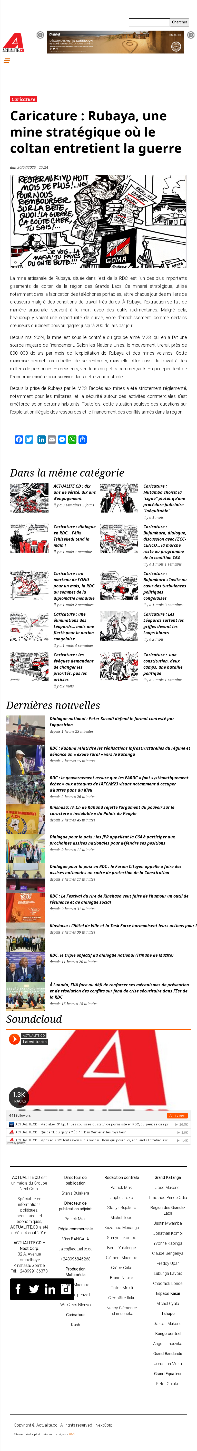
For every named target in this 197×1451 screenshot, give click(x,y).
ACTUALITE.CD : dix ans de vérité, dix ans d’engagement (75, 492)
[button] (40, 35)
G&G (72, 1434)
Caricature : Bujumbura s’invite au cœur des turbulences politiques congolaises (165, 586)
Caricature (23, 99)
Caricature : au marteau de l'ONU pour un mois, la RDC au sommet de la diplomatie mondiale (75, 586)
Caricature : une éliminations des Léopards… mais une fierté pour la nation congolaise (74, 626)
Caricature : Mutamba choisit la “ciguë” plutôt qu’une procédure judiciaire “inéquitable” (164, 498)
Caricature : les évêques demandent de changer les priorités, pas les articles (74, 667)
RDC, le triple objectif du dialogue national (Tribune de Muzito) (111, 955)
